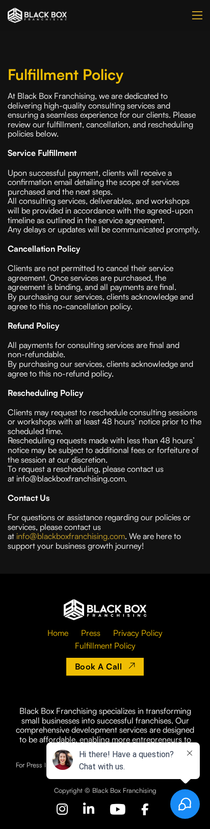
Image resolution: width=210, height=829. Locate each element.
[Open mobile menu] (197, 15)
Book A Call (98, 666)
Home (57, 633)
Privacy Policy (138, 633)
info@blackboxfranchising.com (70, 536)
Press (90, 633)
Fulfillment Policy (105, 645)
